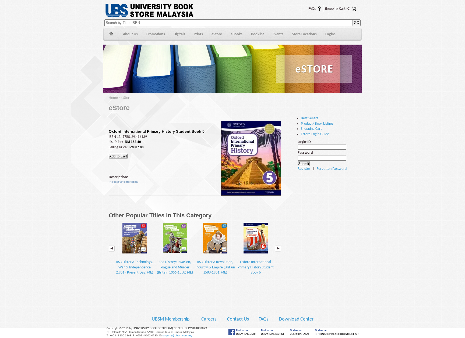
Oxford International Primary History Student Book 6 (256, 267)
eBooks (236, 34)
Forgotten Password (332, 169)
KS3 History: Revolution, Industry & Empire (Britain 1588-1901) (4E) (215, 267)
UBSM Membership (171, 319)
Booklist (257, 34)
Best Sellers (309, 118)
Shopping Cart (337, 9)
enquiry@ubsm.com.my (177, 335)
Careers (208, 319)
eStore (217, 34)
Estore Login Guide (315, 134)
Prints (198, 34)
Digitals (179, 34)
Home (111, 34)
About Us (130, 34)
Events (278, 34)
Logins (330, 34)
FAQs (309, 9)
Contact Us (238, 319)
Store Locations (304, 34)
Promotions (155, 34)
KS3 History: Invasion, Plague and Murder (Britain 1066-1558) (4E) (175, 267)
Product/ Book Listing (317, 124)
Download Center (296, 319)
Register (304, 169)
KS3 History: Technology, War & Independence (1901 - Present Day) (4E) (134, 267)
